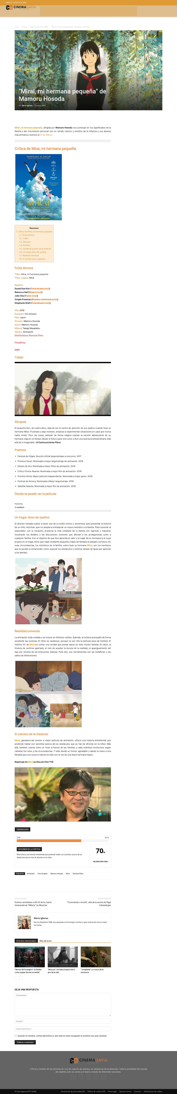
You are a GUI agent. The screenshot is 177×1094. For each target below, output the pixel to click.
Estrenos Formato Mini (39, 27)
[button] (150, 3)
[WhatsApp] (43, 118)
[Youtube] (103, 1077)
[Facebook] (17, 118)
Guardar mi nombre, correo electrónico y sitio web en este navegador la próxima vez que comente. (62, 1036)
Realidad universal (29, 255)
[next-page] (21, 978)
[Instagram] (81, 1076)
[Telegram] (36, 118)
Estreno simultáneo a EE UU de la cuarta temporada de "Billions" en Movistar (33, 903)
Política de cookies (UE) (96, 1091)
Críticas (25, 27)
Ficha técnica (26, 235)
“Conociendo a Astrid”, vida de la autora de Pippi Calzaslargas (89, 903)
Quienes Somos (125, 1091)
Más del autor (46, 941)
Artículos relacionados (26, 941)
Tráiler (23, 238)
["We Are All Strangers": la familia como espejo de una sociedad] (30, 957)
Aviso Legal (112, 1091)
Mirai (68, 873)
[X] (24, 118)
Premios (24, 245)
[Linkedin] (30, 118)
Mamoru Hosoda (57, 873)
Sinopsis (24, 242)
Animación (31, 873)
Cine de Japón (43, 873)
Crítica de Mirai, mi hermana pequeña (34, 231)
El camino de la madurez (32, 259)
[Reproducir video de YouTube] (63, 389)
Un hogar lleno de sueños (32, 252)
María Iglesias (27, 105)
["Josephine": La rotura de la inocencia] (96, 957)
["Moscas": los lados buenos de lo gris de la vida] (63, 957)
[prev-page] (16, 978)
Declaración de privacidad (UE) (73, 1091)
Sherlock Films (78, 873)
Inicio (17, 27)
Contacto (137, 1091)
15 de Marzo (46, 134)
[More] (49, 118)
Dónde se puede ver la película (35, 248)
